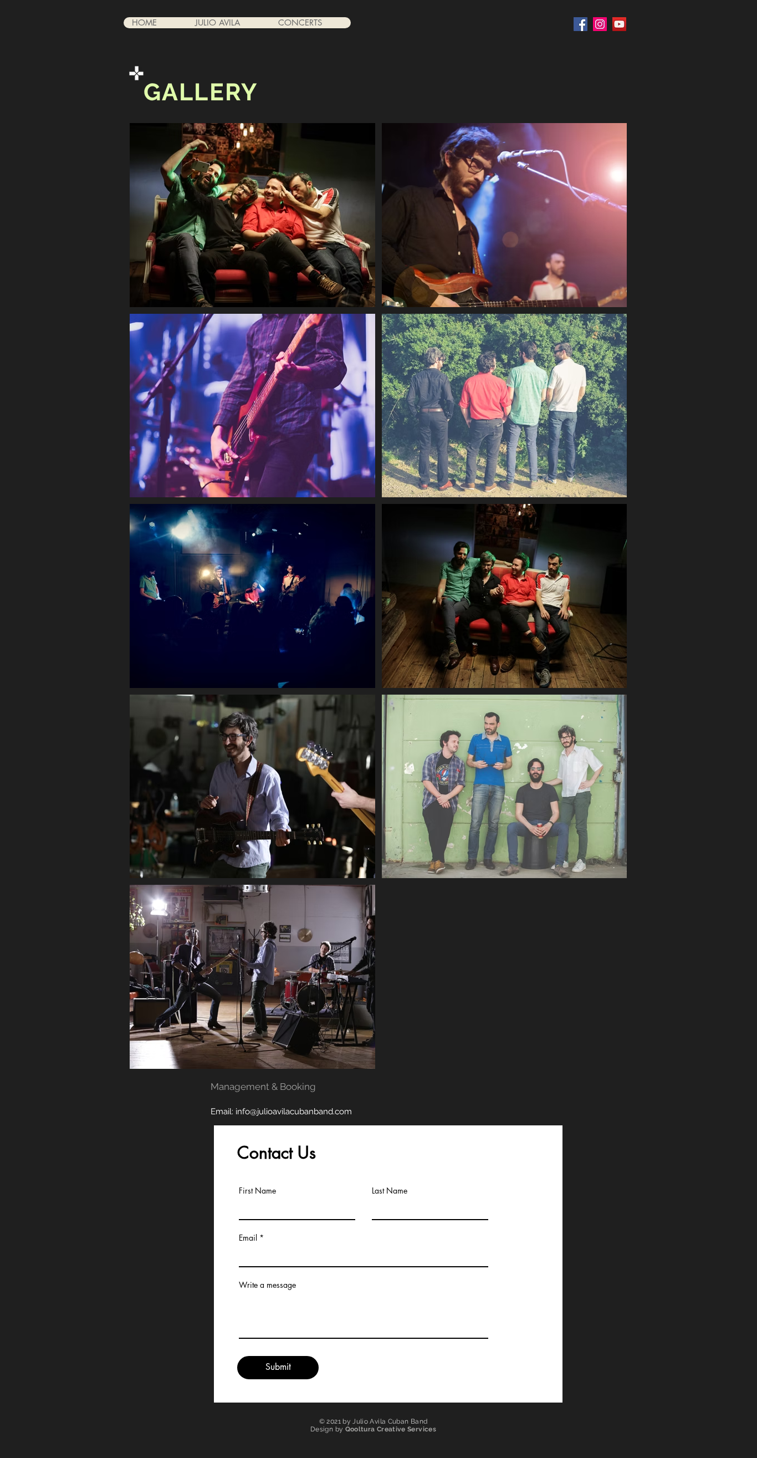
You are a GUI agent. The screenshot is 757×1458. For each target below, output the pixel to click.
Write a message (267, 1285)
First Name (257, 1191)
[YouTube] (619, 24)
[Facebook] (580, 24)
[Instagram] (600, 24)
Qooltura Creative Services (390, 1429)
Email (248, 1238)
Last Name (389, 1191)
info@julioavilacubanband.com (294, 1112)
